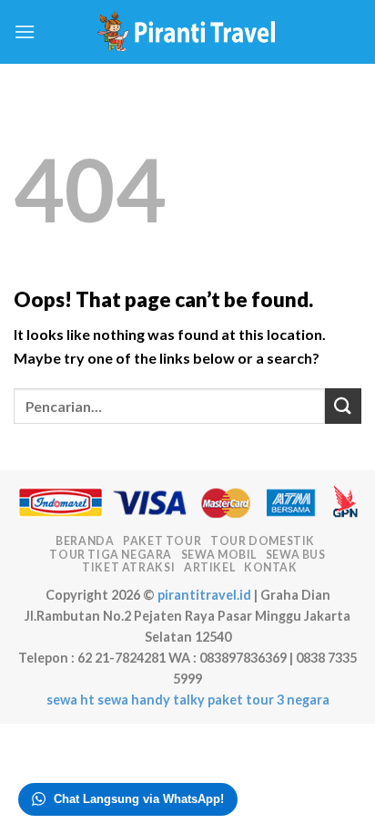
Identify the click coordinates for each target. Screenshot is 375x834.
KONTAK (271, 567)
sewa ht (70, 699)
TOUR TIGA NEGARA (110, 554)
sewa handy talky (151, 699)
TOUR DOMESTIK (262, 541)
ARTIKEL (209, 567)
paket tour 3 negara (268, 699)
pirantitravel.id (204, 594)
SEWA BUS (296, 554)
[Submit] (343, 406)
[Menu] (24, 31)
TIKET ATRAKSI (128, 567)
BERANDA (85, 541)
